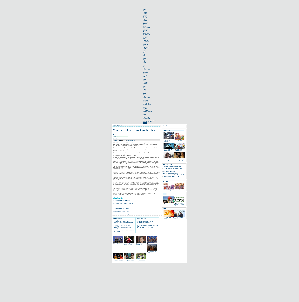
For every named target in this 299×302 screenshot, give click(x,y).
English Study (146, 118)
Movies (145, 83)
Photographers (146, 97)
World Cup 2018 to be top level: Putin (145, 227)
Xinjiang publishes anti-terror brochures (122, 220)
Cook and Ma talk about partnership (170, 173)
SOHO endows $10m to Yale (118, 243)
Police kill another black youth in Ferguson (121, 206)
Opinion (145, 45)
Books (144, 78)
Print (116, 140)
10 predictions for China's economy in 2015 (152, 252)
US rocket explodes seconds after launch (146, 220)
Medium (131, 140)
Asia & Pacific (146, 27)
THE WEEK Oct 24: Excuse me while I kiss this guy (179, 204)
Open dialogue (150, 243)
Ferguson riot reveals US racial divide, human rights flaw (124, 214)
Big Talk (145, 108)
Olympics (145, 50)
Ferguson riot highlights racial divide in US (121, 211)
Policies (145, 38)
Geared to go (168, 190)
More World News (141, 218)
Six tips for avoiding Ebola (130, 260)
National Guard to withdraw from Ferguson (121, 200)
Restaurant (145, 64)
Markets (145, 43)
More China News (117, 218)
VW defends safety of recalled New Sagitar (172, 166)
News (144, 107)
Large (128, 140)
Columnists (146, 103)
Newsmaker (146, 36)
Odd (144, 96)
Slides (144, 94)
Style (144, 87)
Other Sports (146, 57)
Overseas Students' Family (149, 120)
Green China (146, 47)
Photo (144, 89)
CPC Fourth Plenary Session (169, 218)
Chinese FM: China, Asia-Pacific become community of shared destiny (122, 228)
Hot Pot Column (147, 69)
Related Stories (118, 198)
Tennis (144, 55)
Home (144, 9)
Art (144, 76)
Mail (122, 140)
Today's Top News (167, 164)
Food (144, 62)
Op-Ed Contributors (148, 101)
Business (145, 37)
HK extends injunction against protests (168, 140)
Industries (145, 44)
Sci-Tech (145, 15)
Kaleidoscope (146, 34)
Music (144, 85)
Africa (144, 32)
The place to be (180, 190)
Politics (145, 12)
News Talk (145, 115)
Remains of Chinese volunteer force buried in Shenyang (129, 244)
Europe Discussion (147, 121)
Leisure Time (146, 117)
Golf (144, 54)
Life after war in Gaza (141, 224)
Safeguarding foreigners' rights (178, 150)
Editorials (145, 100)
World (144, 26)
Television (145, 86)
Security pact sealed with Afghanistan (121, 221)
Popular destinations (148, 59)
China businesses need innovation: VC (171, 176)
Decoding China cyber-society (168, 150)
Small (134, 140)
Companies (146, 41)
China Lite (145, 110)
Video (144, 106)
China (144, 11)
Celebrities (145, 82)
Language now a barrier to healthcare (145, 222)
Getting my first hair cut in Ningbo (169, 159)
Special (164, 208)
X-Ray (144, 68)
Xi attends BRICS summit (179, 218)
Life (144, 65)
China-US (145, 22)
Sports (144, 48)
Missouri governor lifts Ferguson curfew (121, 208)
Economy (145, 25)
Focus (144, 113)
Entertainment (146, 80)
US (144, 19)
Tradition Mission (147, 111)
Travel (144, 58)
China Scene (146, 18)
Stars (144, 52)
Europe (145, 30)
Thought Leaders (147, 104)
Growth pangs (179, 140)
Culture (145, 73)
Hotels (144, 61)
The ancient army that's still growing (179, 159)
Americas (145, 29)
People (144, 16)
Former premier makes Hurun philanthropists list (141, 244)
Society (145, 13)
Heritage (145, 75)
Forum (144, 114)
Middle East (146, 33)
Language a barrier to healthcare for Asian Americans (174, 174)
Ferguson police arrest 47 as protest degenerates (123, 203)
